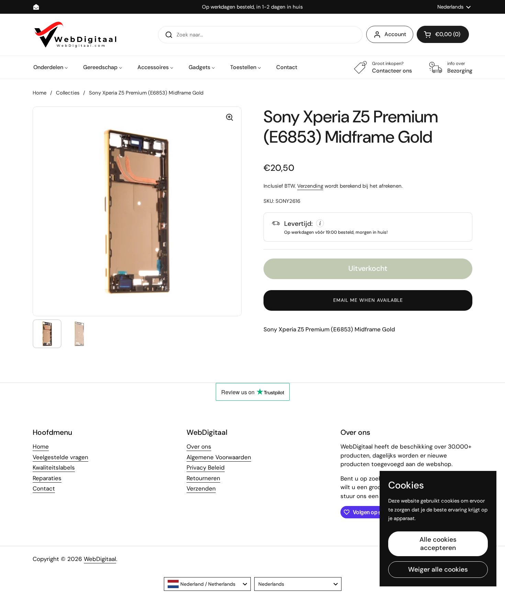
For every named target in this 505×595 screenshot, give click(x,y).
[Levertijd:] (368, 227)
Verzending (310, 186)
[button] (443, 34)
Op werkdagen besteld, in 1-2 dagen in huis (252, 7)
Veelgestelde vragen (60, 457)
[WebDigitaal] (74, 35)
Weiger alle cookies (438, 569)
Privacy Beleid (206, 467)
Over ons (199, 446)
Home (39, 92)
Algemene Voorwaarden (219, 457)
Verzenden (201, 488)
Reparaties (47, 478)
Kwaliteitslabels (54, 467)
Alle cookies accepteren (438, 543)
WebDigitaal (100, 559)
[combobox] (207, 584)
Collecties (67, 92)
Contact (44, 488)
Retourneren (203, 478)
